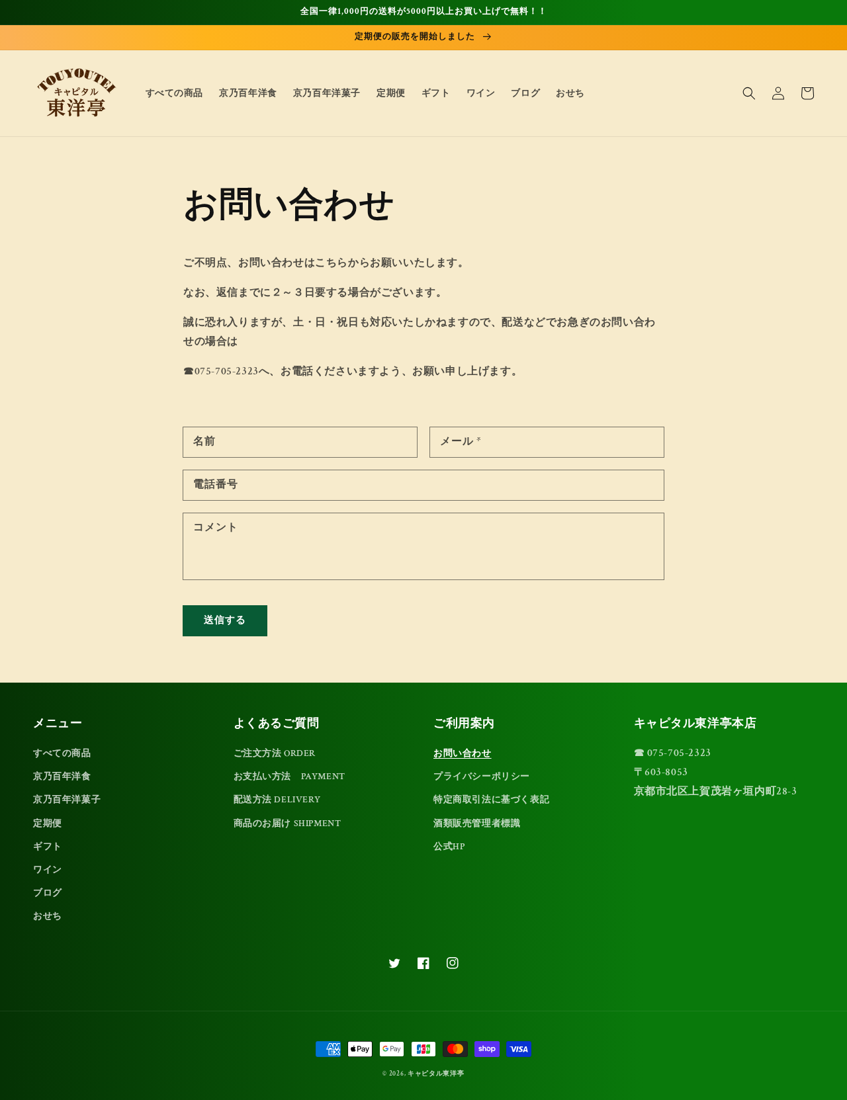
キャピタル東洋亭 (436, 1074)
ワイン (47, 870)
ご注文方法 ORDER (275, 753)
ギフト (47, 847)
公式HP (449, 847)
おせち (47, 916)
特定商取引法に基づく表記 (491, 800)
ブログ (47, 893)
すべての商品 (62, 753)
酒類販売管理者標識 (476, 823)
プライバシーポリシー (481, 777)
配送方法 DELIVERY (277, 800)
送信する (225, 620)
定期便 (47, 823)
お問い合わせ (462, 753)
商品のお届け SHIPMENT (287, 823)
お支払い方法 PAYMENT (289, 777)
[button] (749, 93)
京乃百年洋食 (62, 777)
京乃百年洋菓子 (67, 800)
